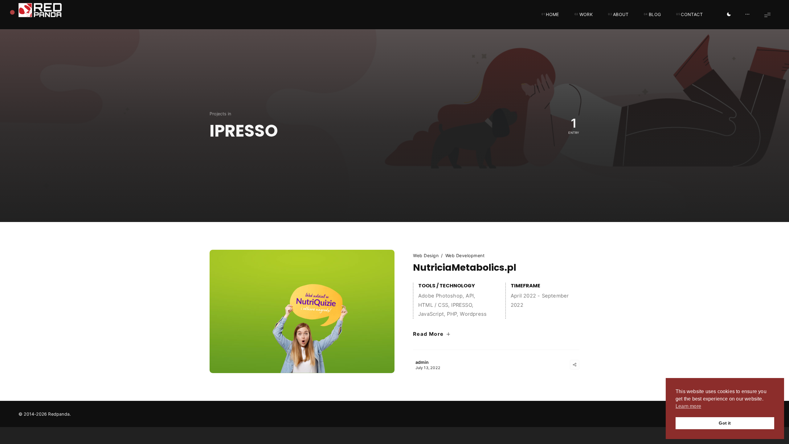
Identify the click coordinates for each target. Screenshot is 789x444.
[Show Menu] (767, 14)
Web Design (426, 255)
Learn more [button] (688, 406)
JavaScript (431, 314)
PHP (452, 314)
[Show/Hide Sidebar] (747, 15)
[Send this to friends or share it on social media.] (574, 365)
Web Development (465, 255)
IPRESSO (461, 305)
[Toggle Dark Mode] (729, 15)
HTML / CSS (433, 305)
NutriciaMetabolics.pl (464, 267)
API (470, 296)
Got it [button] (725, 423)
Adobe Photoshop (440, 296)
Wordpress (473, 314)
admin (422, 362)
